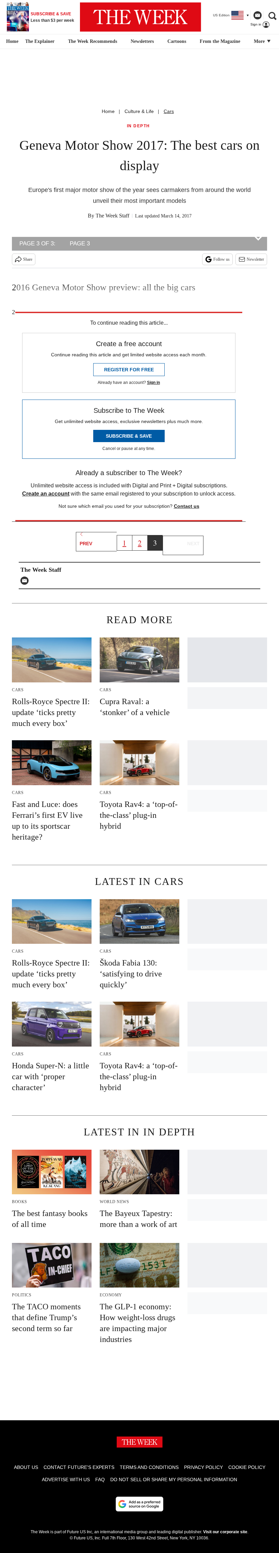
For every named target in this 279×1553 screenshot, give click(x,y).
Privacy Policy (203, 1467)
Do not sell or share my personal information (173, 1479)
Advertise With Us (66, 1479)
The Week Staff (112, 216)
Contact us (186, 506)
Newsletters (142, 41)
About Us (26, 1467)
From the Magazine (220, 41)
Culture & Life (139, 111)
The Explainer (39, 41)
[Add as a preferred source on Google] (139, 1504)
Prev (86, 543)
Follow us (221, 259)
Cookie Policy (246, 1467)
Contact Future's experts (79, 1467)
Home (108, 111)
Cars (169, 111)
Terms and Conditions (149, 1467)
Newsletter (255, 259)
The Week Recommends (92, 41)
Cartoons (176, 41)
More (260, 41)
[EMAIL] (26, 580)
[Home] (11, 41)
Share (27, 259)
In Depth (138, 126)
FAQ (100, 1479)
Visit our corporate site (225, 1532)
